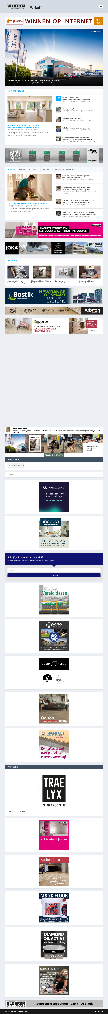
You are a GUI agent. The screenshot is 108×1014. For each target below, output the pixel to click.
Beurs (90, 141)
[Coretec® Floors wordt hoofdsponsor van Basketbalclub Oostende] (58, 176)
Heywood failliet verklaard (71, 118)
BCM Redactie (70, 216)
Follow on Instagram (54, 455)
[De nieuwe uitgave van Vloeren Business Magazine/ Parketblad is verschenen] (66, 272)
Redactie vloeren (71, 191)
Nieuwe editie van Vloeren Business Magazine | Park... (34, 80)
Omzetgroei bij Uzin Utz (70, 109)
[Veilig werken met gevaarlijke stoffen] (29, 187)
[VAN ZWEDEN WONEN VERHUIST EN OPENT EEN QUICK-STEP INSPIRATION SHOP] (58, 201)
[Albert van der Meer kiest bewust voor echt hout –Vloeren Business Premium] (58, 188)
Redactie (68, 204)
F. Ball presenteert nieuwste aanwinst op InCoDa (79, 128)
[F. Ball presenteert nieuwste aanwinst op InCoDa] (58, 129)
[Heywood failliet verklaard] (58, 119)
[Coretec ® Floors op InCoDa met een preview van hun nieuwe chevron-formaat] (58, 138)
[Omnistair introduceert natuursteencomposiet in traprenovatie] (58, 98)
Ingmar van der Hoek (17, 130)
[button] (15, 443)
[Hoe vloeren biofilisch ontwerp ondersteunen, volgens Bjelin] (29, 109)
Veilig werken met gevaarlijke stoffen (27, 204)
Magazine (42, 83)
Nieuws (47, 83)
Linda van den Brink (23, 83)
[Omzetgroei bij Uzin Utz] (58, 109)
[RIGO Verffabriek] (54, 790)
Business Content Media (19, 1012)
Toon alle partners (16, 811)
